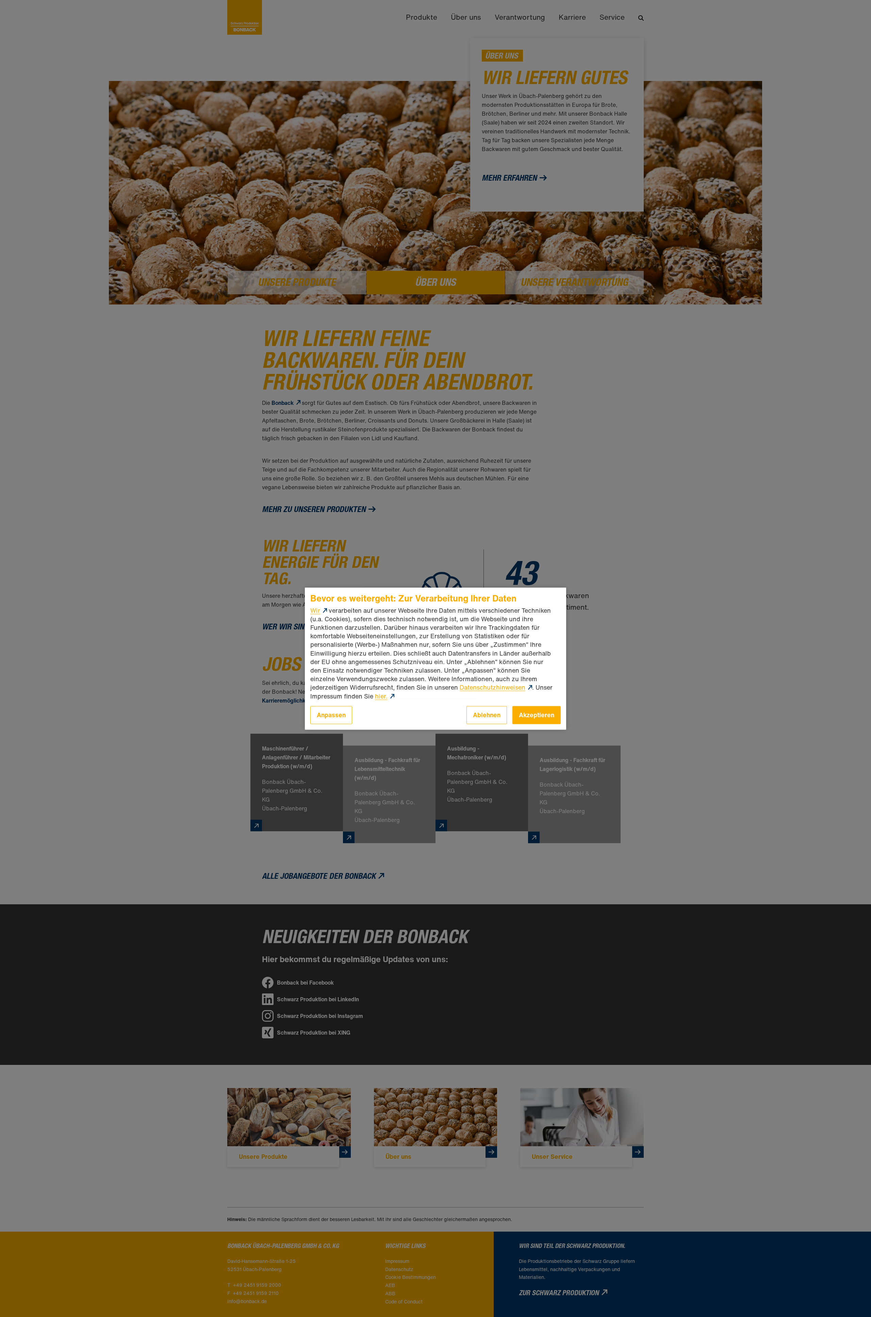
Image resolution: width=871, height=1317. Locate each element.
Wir (315, 610)
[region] (435, 658)
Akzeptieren (536, 714)
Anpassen (331, 714)
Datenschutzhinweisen (492, 687)
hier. (381, 696)
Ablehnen (486, 714)
